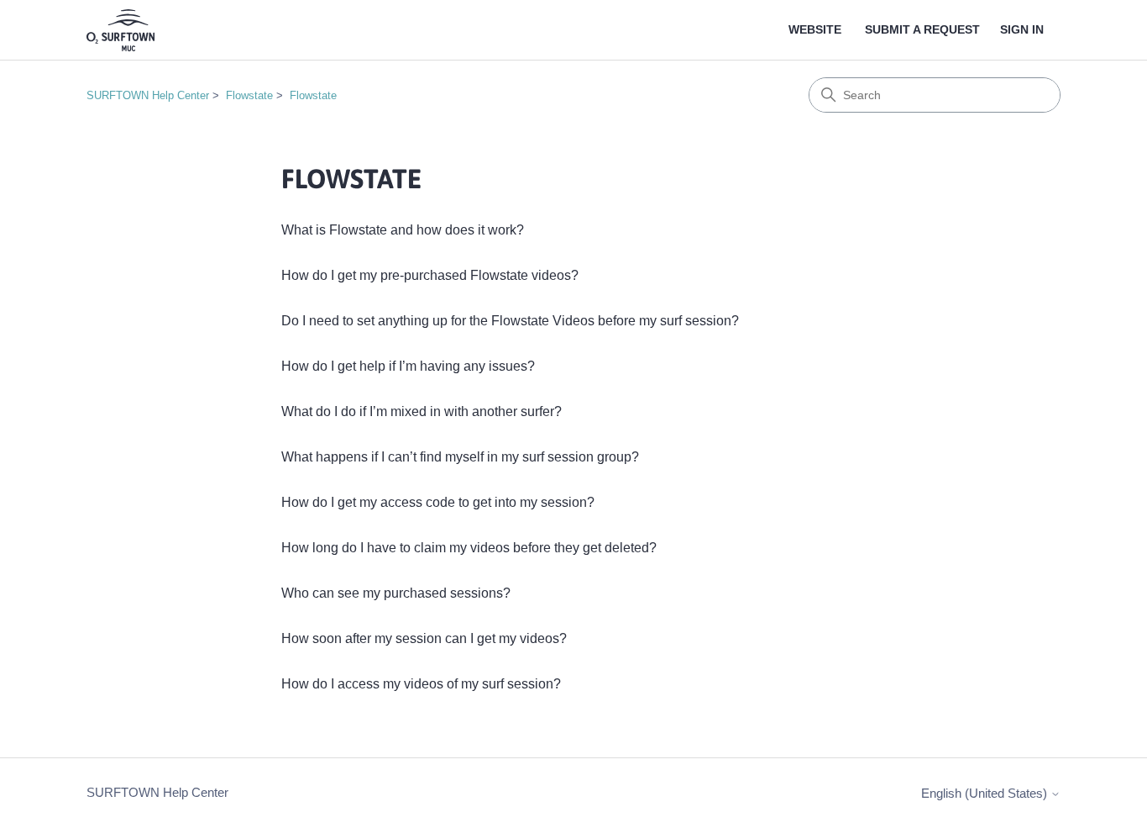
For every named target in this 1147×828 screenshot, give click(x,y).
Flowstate (249, 95)
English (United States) (985, 793)
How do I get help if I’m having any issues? (408, 366)
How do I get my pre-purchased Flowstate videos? (430, 275)
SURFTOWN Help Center (147, 95)
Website (814, 29)
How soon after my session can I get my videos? (424, 638)
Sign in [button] (1022, 29)
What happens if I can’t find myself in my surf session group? (460, 457)
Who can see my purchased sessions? (396, 593)
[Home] (120, 30)
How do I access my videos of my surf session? (421, 684)
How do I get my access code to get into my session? (437, 502)
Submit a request (922, 29)
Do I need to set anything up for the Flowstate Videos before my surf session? (510, 321)
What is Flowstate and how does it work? (402, 230)
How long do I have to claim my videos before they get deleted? (469, 548)
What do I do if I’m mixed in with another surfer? (421, 411)
